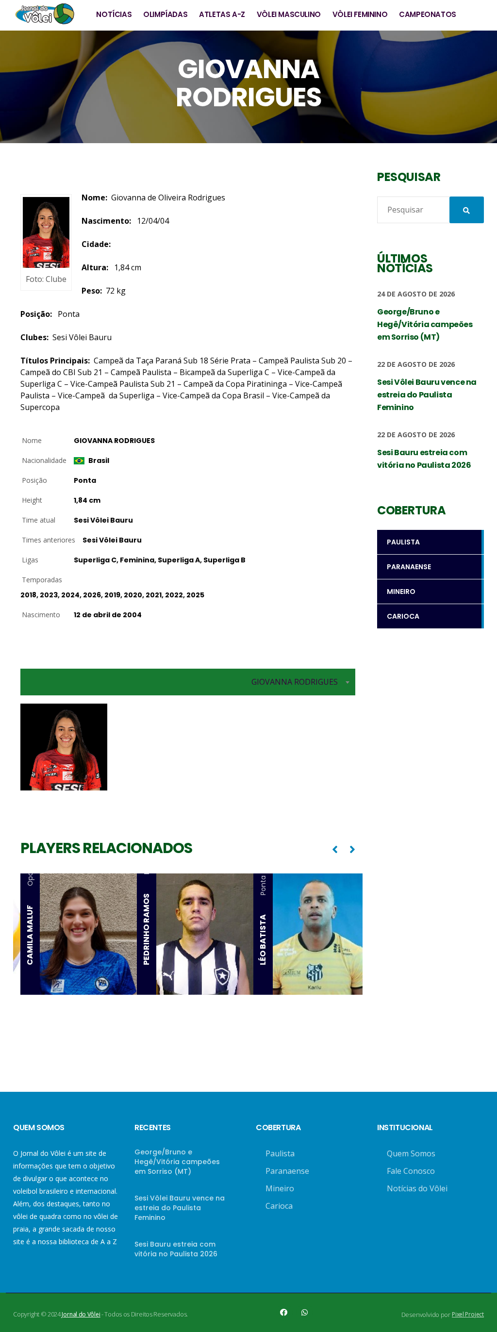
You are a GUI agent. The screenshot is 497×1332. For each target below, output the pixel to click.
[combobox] (187, 682)
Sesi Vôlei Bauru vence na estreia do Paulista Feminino (179, 1207)
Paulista (280, 1153)
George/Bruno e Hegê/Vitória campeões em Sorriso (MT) (177, 1161)
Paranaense (287, 1171)
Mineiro (279, 1188)
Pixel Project (468, 1314)
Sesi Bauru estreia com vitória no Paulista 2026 (175, 1249)
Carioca (279, 1205)
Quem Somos (411, 1153)
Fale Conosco (411, 1171)
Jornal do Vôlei (81, 1314)
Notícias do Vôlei (417, 1188)
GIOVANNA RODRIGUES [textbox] (294, 681)
